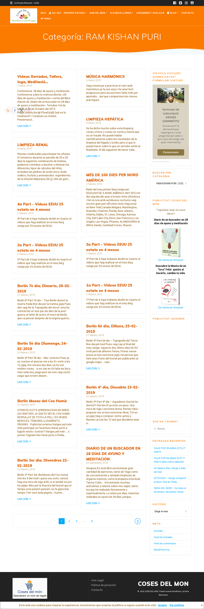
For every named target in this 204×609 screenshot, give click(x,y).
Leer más (91, 155)
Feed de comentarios (165, 543)
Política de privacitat (103, 585)
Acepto (162, 605)
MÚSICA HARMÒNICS (105, 76)
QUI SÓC (56, 13)
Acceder (158, 531)
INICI (43, 13)
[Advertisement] (171, 367)
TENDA (47, 18)
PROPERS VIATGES (74, 13)
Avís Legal (97, 580)
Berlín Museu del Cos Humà (42, 401)
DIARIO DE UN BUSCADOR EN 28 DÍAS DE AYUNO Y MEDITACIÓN (113, 453)
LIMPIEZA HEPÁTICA (104, 119)
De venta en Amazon (170, 259)
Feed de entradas (163, 537)
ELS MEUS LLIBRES (120, 13)
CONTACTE (187, 13)
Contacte (97, 589)
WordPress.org (161, 549)
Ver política (177, 605)
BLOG (173, 13)
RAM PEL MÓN (97, 13)
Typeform (166, 162)
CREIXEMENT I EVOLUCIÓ (150, 13)
